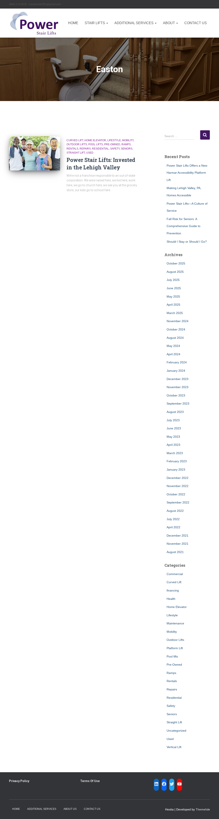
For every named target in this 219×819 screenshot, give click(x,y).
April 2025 (173, 304)
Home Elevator (95, 140)
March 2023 (175, 453)
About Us (70, 808)
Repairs (85, 148)
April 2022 (173, 527)
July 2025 (173, 280)
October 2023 (176, 395)
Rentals (72, 148)
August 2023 (175, 412)
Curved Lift (75, 140)
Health (171, 598)
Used (89, 152)
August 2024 (175, 337)
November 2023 (177, 387)
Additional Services (134, 23)
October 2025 (176, 263)
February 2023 (177, 461)
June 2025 (174, 288)
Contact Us (195, 23)
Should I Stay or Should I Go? (187, 241)
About (169, 23)
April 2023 (173, 444)
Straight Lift (76, 152)
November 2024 (177, 321)
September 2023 (178, 403)
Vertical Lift (174, 747)
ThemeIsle (203, 809)
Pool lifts (95, 144)
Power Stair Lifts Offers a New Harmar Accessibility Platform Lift (187, 173)
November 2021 (177, 543)
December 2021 (177, 535)
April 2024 (173, 354)
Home (73, 23)
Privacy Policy (19, 781)
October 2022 (176, 494)
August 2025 (175, 271)
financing (173, 590)
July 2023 (173, 420)
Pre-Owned (112, 144)
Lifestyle (114, 140)
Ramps (126, 144)
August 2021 (175, 552)
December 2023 (177, 379)
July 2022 (173, 519)
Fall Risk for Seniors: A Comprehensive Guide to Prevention (183, 226)
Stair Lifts (95, 23)
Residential (100, 148)
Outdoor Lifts (77, 144)
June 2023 (174, 428)
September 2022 (178, 502)
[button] (107, 23)
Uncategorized (176, 730)
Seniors (126, 148)
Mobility (127, 140)
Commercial (175, 574)
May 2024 (173, 346)
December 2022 (177, 478)
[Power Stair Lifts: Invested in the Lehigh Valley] (34, 153)
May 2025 (173, 296)
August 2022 (175, 510)
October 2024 (176, 329)
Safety (115, 148)
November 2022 (177, 486)
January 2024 (176, 370)
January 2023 (176, 469)
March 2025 (175, 313)
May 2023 (173, 436)
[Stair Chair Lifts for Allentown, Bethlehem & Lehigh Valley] (34, 23)
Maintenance (175, 623)
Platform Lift (175, 648)
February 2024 (177, 362)
